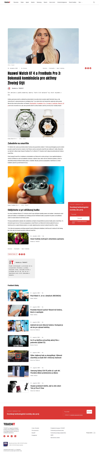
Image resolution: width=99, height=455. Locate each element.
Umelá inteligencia (62, 2)
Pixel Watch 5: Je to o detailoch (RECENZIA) (45, 296)
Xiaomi (45, 2)
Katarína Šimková (35, 329)
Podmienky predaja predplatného (58, 432)
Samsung (39, 2)
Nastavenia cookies (55, 437)
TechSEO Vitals (19, 450)
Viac (80, 2)
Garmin (32, 2)
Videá (22, 2)
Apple (27, 2)
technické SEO (7, 450)
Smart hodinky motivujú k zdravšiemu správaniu (47, 239)
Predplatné (34, 435)
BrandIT (33, 432)
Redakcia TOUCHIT (18, 88)
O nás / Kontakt (35, 428)
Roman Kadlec (33, 298)
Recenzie (16, 2)
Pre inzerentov (35, 430)
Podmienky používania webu (57, 430)
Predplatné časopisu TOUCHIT (58, 428)
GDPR (52, 435)
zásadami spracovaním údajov (76, 415)
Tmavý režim (89, 432)
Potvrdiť (80, 218)
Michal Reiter (34, 345)
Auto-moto (52, 2)
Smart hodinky (72, 2)
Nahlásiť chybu (11, 254)
